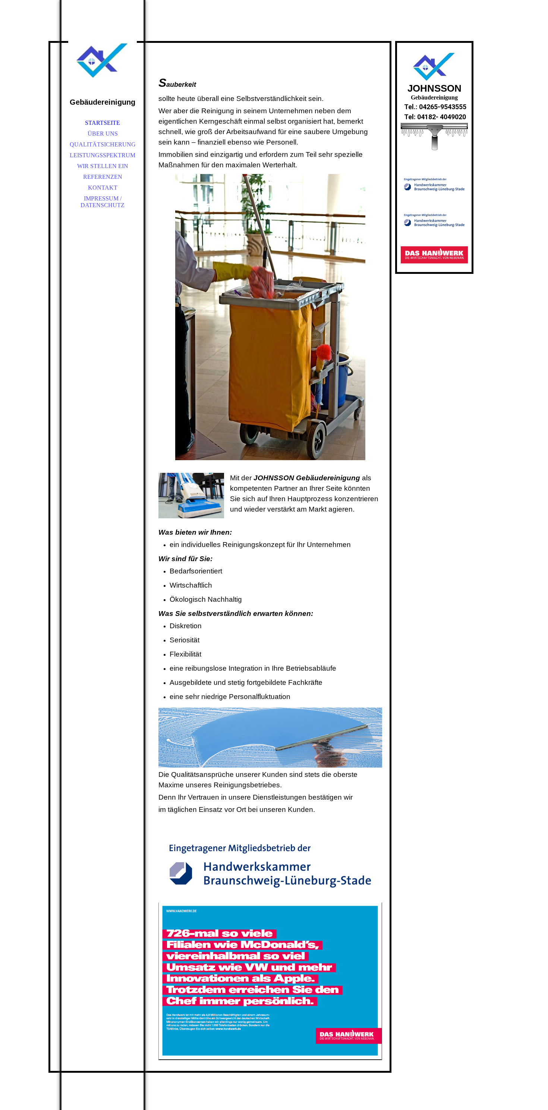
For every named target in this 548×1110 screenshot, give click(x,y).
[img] (103, 52)
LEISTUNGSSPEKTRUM (102, 155)
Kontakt (102, 187)
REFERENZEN (102, 177)
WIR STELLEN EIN (102, 166)
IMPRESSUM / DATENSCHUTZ (103, 201)
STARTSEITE (102, 123)
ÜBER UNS (103, 133)
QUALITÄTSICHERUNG (103, 144)
